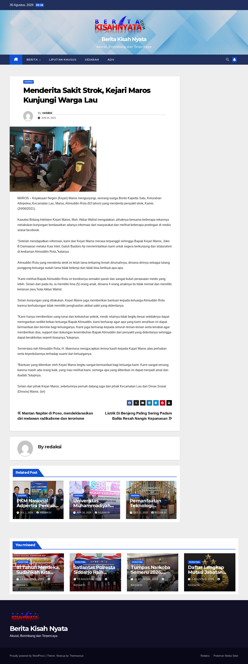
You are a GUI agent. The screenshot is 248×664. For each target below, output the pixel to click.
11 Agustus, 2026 (146, 579)
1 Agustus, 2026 (203, 579)
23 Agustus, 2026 (32, 579)
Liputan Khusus (62, 59)
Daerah (28, 82)
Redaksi (205, 655)
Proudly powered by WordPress (28, 655)
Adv (111, 59)
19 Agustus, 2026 (89, 579)
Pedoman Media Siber (226, 655)
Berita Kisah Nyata (124, 39)
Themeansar (76, 655)
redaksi (47, 113)
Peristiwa (23, 562)
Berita (33, 59)
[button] (227, 59)
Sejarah (92, 59)
